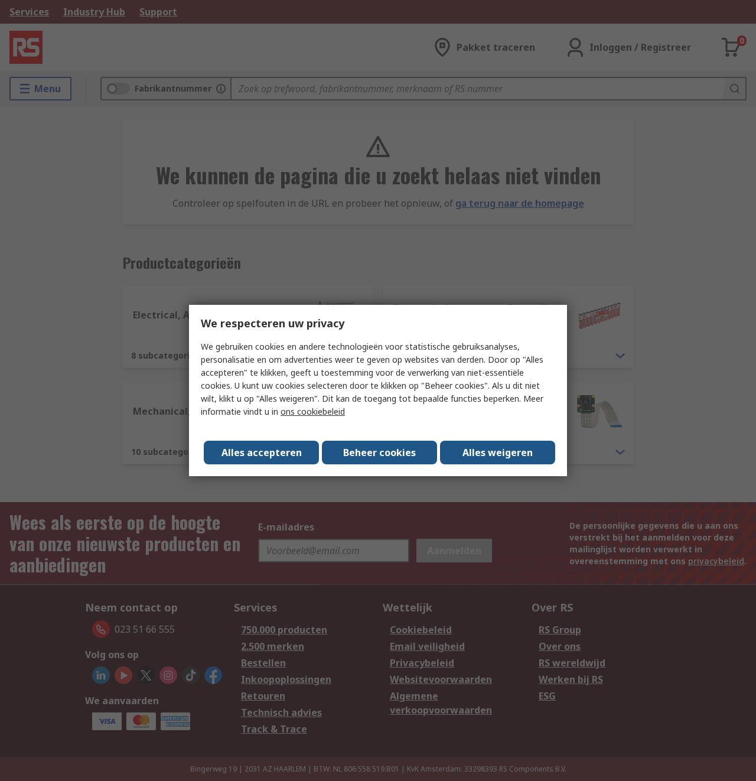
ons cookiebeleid (313, 411)
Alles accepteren (261, 452)
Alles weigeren (497, 452)
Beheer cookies (379, 452)
